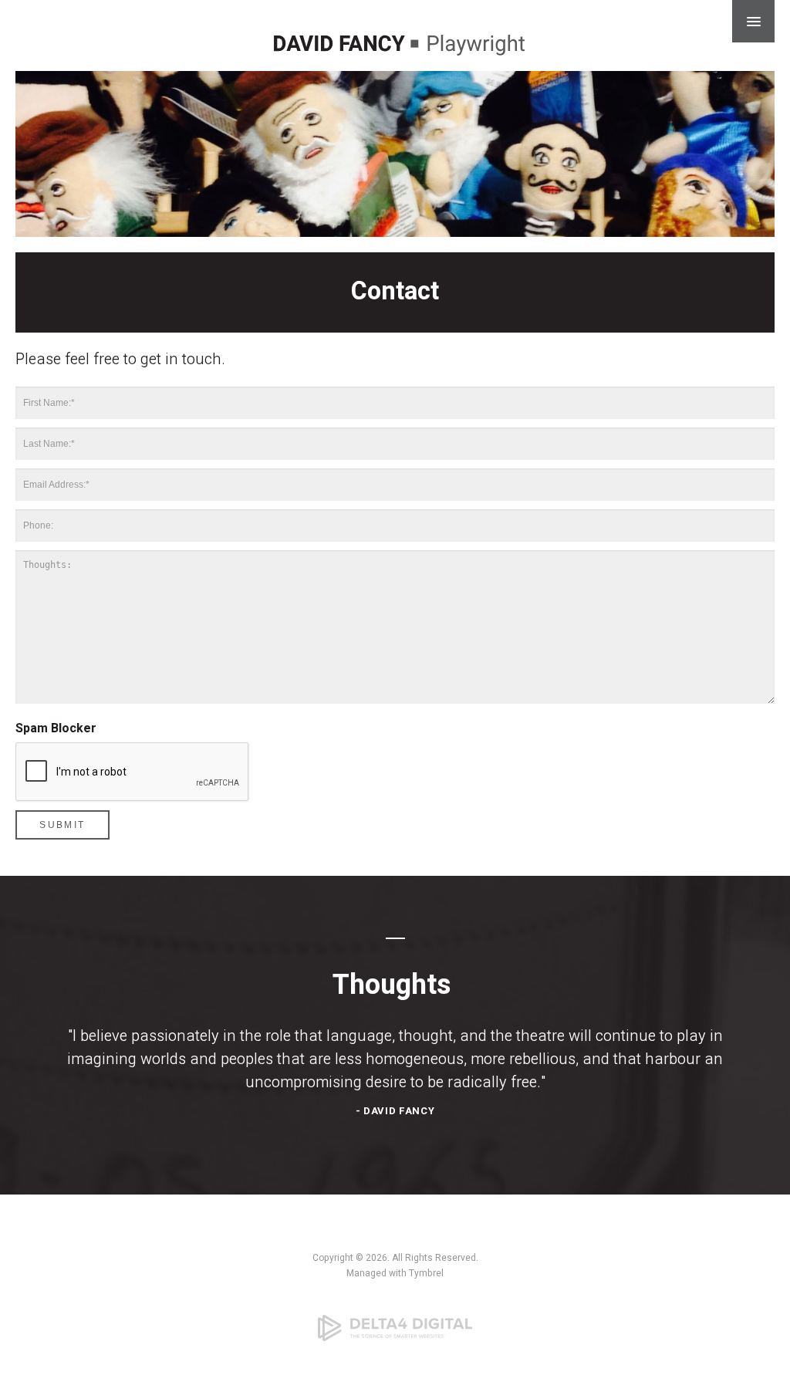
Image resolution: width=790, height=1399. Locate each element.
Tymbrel (426, 1273)
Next (763, 163)
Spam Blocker (55, 728)
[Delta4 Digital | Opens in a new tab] (395, 1328)
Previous (27, 163)
